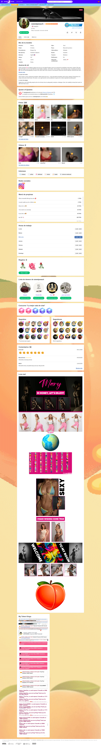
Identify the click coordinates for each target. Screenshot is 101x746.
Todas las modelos (5, 4)
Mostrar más (22, 72)
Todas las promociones (31, 4)
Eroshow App (51, 4)
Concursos (41, 4)
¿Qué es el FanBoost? (77, 27)
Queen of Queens (47, 92)
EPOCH (34, 740)
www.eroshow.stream (25, 740)
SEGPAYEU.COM (40, 740)
